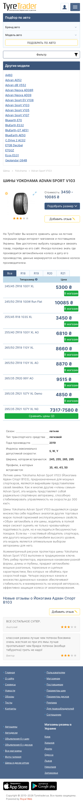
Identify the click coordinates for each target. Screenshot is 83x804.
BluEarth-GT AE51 (17, 130)
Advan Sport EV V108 (19, 100)
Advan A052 (13, 80)
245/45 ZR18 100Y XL (19, 286)
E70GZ (9, 150)
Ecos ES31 (12, 155)
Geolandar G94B (16, 160)
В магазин (71, 293)
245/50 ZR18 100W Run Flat (23, 301)
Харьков (49, 742)
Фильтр (41, 54)
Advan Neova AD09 (18, 95)
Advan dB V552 (15, 85)
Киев (47, 736)
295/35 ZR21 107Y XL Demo (23, 393)
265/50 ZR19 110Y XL (19, 347)
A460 (8, 75)
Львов (48, 760)
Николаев (50, 766)
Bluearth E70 (13, 120)
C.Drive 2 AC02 (15, 140)
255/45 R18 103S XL (18, 317)
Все (9, 273)
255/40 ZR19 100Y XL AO (22, 332)
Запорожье (51, 772)
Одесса (49, 754)
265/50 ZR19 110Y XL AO (21, 362)
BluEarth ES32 (14, 125)
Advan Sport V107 (17, 115)
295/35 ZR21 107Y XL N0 (21, 409)
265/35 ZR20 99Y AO (19, 378)
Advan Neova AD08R (19, 90)
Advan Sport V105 (17, 110)
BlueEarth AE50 (15, 135)
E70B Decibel (14, 145)
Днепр (48, 748)
